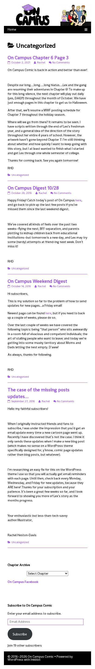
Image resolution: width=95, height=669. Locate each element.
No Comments (60, 62)
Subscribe (20, 634)
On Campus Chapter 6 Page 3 (38, 58)
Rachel (41, 62)
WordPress (15, 660)
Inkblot (36, 660)
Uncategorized (20, 175)
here (78, 200)
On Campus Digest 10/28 (33, 188)
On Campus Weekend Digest (37, 281)
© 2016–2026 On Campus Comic (31, 657)
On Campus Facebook (23, 582)
